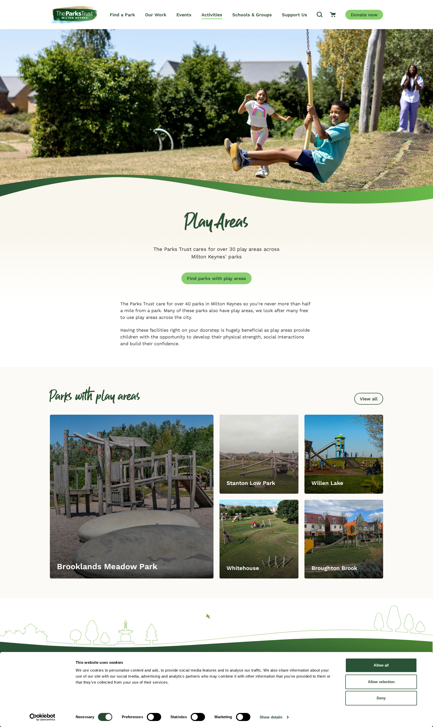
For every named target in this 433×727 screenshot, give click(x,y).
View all (369, 398)
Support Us (294, 14)
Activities (211, 14)
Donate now (364, 14)
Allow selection (381, 682)
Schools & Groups (252, 14)
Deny (381, 698)
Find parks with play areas (216, 278)
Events (183, 14)
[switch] (154, 717)
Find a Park (122, 14)
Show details (271, 717)
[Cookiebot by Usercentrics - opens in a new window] (42, 717)
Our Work (155, 14)
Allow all (381, 665)
